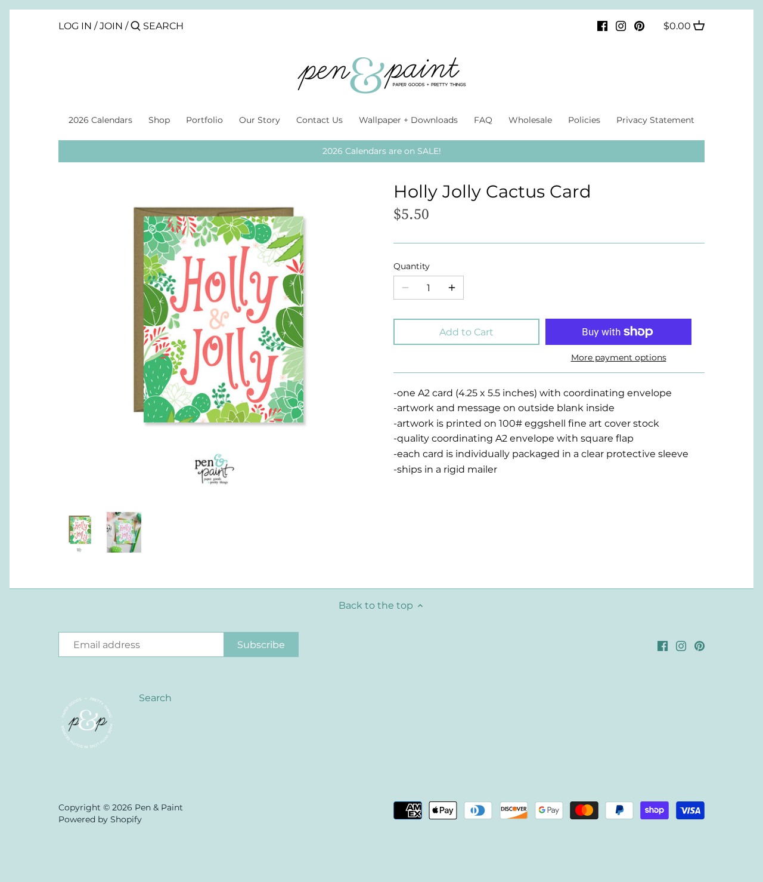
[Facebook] (602, 25)
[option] (79, 532)
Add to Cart (466, 332)
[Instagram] (621, 25)
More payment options (618, 357)
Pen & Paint (159, 807)
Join (111, 26)
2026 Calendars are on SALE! (381, 151)
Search (155, 698)
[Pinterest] (639, 25)
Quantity (411, 266)
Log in (75, 26)
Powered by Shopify (100, 819)
